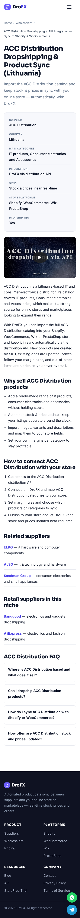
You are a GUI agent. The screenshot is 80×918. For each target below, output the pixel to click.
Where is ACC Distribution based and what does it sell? (39, 672)
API (6, 883)
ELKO (8, 547)
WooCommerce (55, 841)
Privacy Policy (55, 883)
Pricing (9, 848)
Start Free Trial (15, 890)
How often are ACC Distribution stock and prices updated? (39, 736)
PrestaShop (52, 856)
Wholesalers (24, 23)
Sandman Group (17, 576)
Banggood (12, 616)
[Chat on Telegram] (72, 910)
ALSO (8, 564)
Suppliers (11, 833)
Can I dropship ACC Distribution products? (34, 694)
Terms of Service (57, 890)
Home (8, 23)
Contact (50, 876)
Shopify (49, 833)
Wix (46, 848)
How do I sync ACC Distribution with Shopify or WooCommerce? (38, 715)
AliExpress (13, 633)
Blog (7, 876)
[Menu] (71, 6)
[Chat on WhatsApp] (72, 897)
